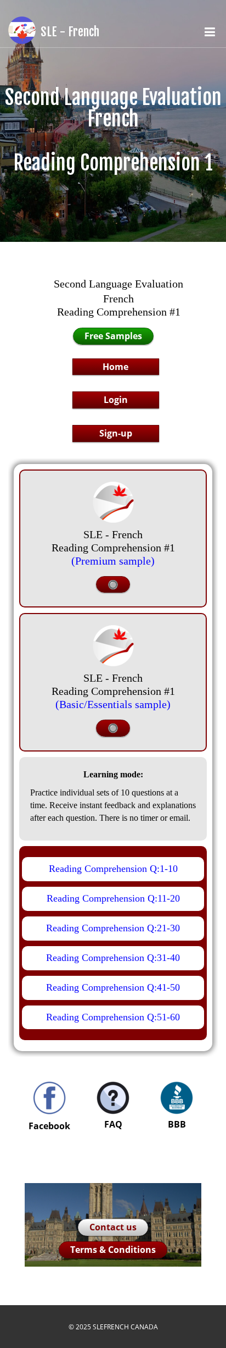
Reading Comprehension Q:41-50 (113, 987)
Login (116, 400)
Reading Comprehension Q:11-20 (113, 898)
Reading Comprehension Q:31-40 (113, 957)
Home (115, 367)
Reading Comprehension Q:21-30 (113, 927)
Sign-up (115, 433)
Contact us (113, 1227)
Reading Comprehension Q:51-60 (113, 1017)
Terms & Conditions (113, 1250)
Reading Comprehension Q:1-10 (113, 868)
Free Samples (113, 336)
